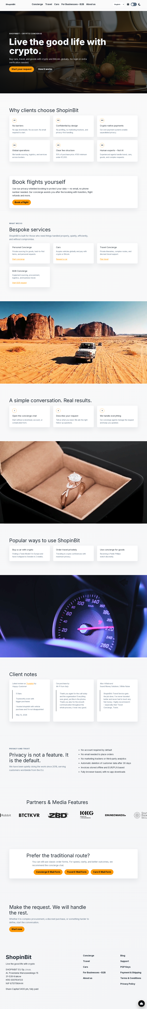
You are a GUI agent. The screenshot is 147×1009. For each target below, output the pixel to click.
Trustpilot (30, 683)
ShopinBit (10, 4)
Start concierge (18, 259)
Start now (17, 929)
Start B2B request (19, 283)
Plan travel (104, 259)
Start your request (22, 69)
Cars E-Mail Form (102, 872)
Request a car (61, 259)
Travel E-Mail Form (76, 872)
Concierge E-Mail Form (48, 872)
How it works (45, 69)
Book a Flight (21, 202)
